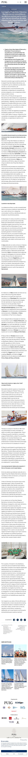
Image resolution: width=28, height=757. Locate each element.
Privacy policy (23, 739)
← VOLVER (3, 6)
